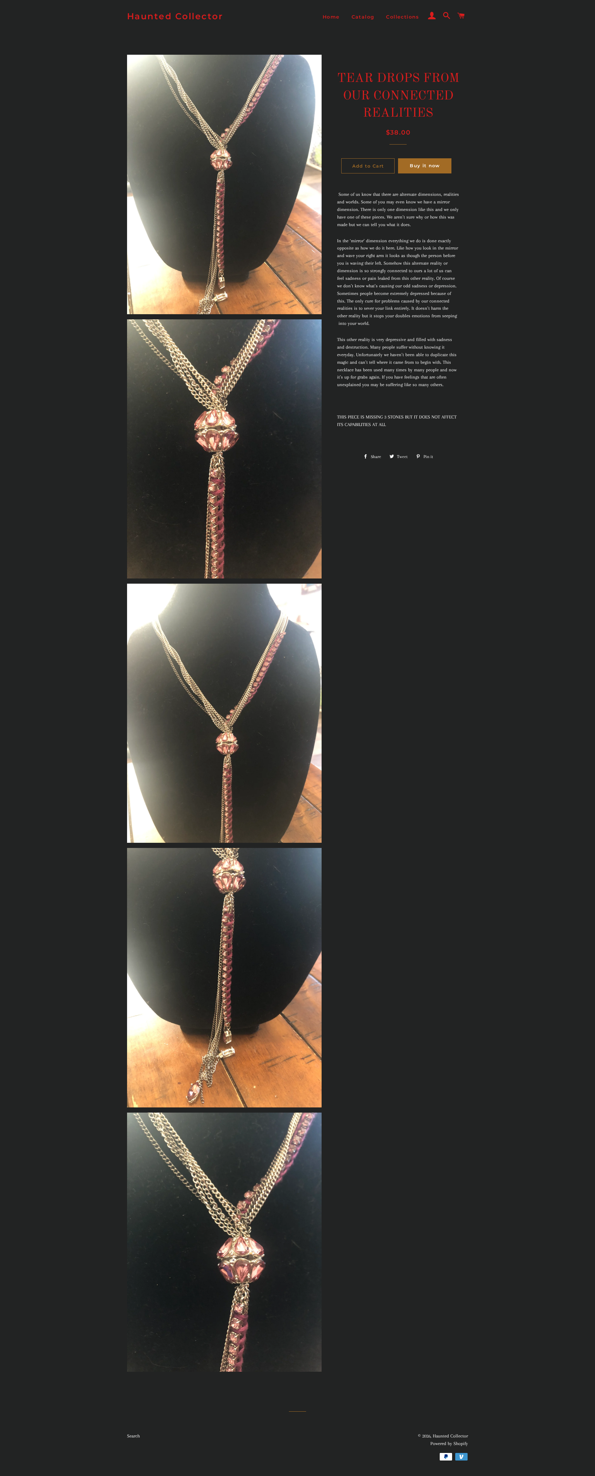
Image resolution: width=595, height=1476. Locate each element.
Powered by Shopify (449, 1443)
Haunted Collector (175, 16)
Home (331, 17)
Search (133, 1435)
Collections (402, 17)
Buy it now (425, 165)
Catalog (363, 17)
